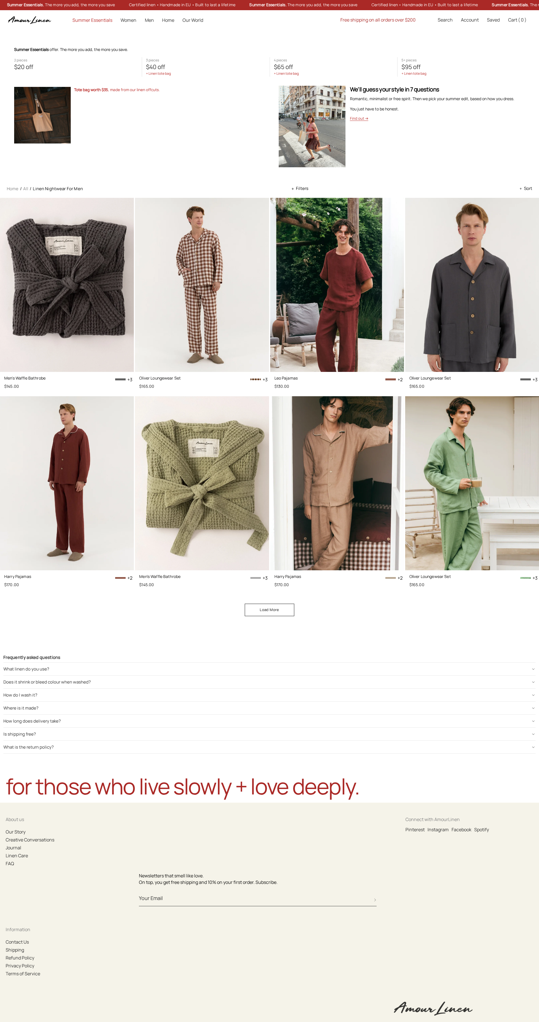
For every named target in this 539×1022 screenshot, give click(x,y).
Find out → (359, 118)
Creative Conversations (30, 840)
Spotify (481, 829)
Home (13, 189)
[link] (269, 5)
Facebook (461, 829)
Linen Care (17, 855)
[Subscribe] (375, 900)
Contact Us (17, 942)
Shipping (15, 950)
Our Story (15, 832)
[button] (445, 20)
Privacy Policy (20, 966)
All (25, 189)
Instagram (438, 829)
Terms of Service (23, 973)
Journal (13, 848)
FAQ (10, 863)
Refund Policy (20, 958)
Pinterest (415, 829)
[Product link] (67, 285)
